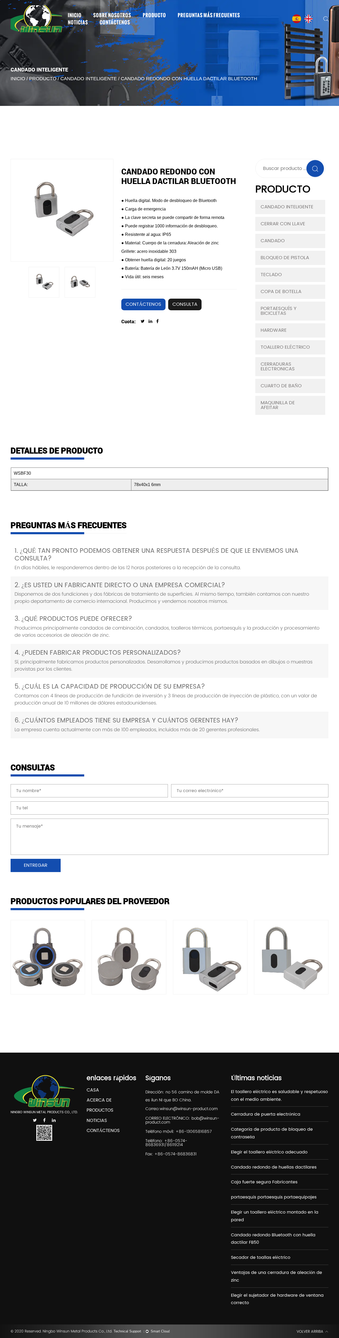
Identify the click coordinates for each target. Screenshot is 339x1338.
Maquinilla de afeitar (278, 405)
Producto (154, 15)
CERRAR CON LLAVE (283, 224)
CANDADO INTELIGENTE (88, 78)
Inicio (75, 15)
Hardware (274, 330)
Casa (93, 1090)
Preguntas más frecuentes (209, 15)
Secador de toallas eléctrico (260, 1257)
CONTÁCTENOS (143, 304)
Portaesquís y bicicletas (278, 311)
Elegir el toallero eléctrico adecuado (269, 1152)
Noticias (78, 22)
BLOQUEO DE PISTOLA (285, 258)
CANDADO (273, 241)
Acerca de (99, 1100)
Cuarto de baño (281, 386)
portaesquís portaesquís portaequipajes (273, 1197)
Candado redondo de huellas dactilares (273, 1167)
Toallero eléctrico (285, 347)
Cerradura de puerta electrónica (265, 1114)
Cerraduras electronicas (278, 366)
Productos (100, 1110)
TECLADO (271, 275)
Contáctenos (115, 22)
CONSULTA (184, 304)
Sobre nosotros (112, 15)
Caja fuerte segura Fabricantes (264, 1182)
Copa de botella (281, 291)
